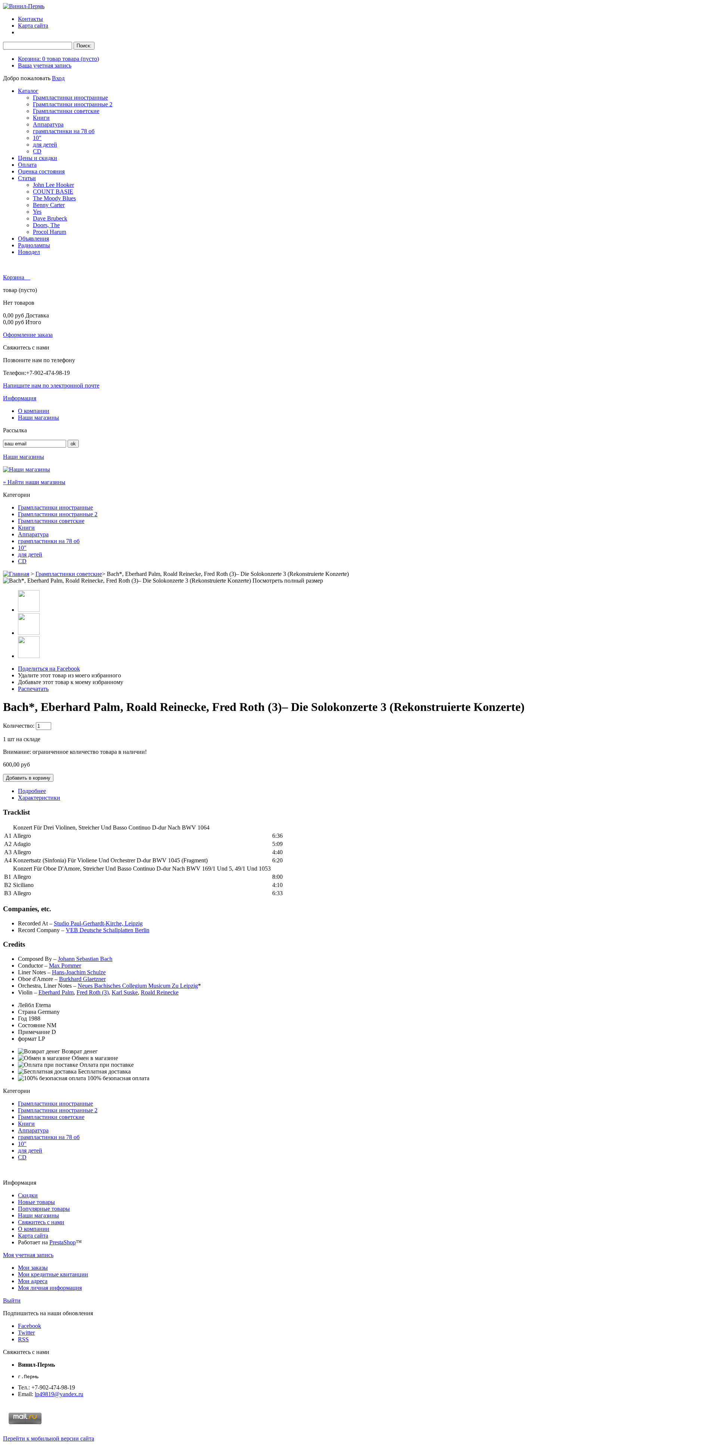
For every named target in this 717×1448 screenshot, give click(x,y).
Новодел (29, 252)
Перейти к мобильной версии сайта (48, 1438)
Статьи (27, 178)
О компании (33, 411)
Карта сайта (33, 25)
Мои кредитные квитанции (53, 1274)
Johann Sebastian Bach (85, 959)
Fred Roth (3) (93, 992)
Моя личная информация (50, 1288)
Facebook (29, 1326)
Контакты (30, 19)
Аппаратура (48, 124)
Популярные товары (44, 1209)
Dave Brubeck (50, 218)
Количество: (18, 726)
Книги (41, 118)
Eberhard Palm (56, 992)
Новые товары (36, 1202)
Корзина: (58, 59)
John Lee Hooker (53, 185)
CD (37, 151)
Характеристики (39, 797)
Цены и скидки (37, 158)
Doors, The (46, 225)
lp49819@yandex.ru (59, 1394)
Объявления (33, 238)
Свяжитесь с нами (41, 1222)
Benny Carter (49, 205)
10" (37, 138)
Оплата (27, 165)
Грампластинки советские (66, 111)
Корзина (14, 277)
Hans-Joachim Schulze (79, 972)
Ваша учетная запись (44, 65)
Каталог (28, 91)
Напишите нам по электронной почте (51, 385)
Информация (19, 398)
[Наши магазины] (26, 469)
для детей (45, 144)
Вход (58, 78)
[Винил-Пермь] (23, 6)
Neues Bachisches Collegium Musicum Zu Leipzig (138, 985)
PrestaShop (62, 1242)
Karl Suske (125, 992)
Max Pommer (65, 965)
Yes (37, 212)
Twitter (26, 1332)
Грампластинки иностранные (70, 97)
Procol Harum (49, 232)
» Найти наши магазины (34, 482)
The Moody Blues (54, 198)
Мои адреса (32, 1281)
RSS (23, 1339)
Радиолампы (34, 245)
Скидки (28, 1195)
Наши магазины (38, 417)
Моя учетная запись (28, 1255)
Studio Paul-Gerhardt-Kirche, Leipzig (98, 923)
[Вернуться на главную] (16, 574)
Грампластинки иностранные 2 (72, 104)
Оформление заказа (28, 335)
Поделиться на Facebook (49, 668)
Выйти (12, 1300)
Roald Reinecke (160, 992)
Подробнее (32, 791)
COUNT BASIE (53, 191)
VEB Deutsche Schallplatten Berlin (107, 930)
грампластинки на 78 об (63, 131)
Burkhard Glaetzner (82, 979)
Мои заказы (33, 1267)
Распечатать (33, 689)
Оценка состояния (41, 171)
